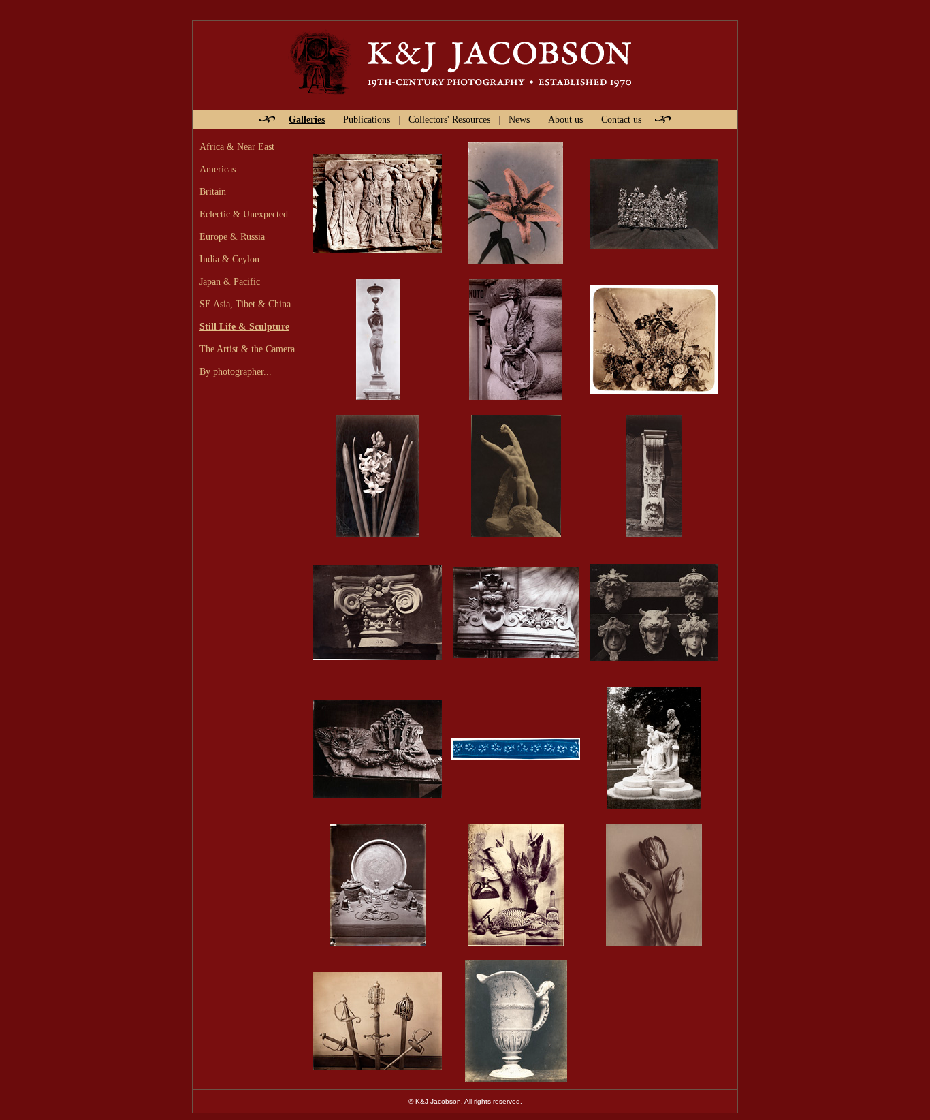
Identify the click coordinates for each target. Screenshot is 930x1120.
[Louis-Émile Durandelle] (378, 339)
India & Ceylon (229, 258)
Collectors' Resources (449, 119)
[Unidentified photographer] (515, 202)
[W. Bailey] (516, 884)
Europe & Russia (232, 236)
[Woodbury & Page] (378, 884)
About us (565, 119)
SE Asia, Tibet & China (245, 303)
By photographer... (235, 371)
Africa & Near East (236, 146)
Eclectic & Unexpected (243, 213)
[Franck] (377, 1020)
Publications (366, 119)
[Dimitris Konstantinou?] (377, 202)
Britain (212, 191)
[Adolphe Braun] (654, 339)
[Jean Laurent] (654, 202)
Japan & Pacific (229, 281)
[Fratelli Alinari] (515, 339)
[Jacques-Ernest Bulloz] (516, 475)
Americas (217, 169)
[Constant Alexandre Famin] (377, 475)
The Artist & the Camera (247, 348)
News (519, 119)
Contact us (621, 119)
